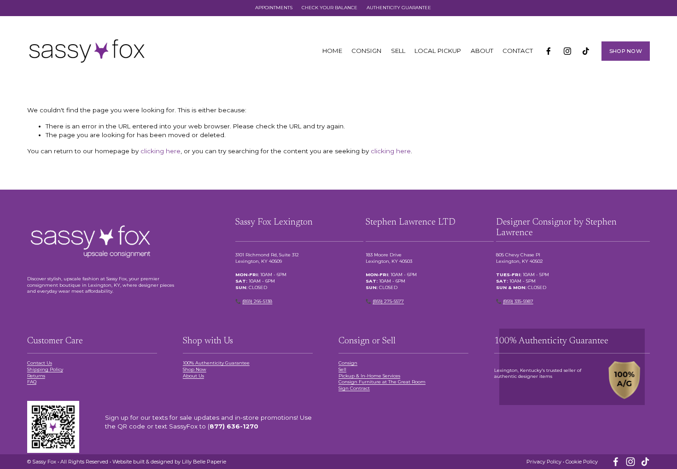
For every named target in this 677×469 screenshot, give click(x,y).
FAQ (31, 381)
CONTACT (517, 50)
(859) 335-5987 (518, 301)
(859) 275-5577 (388, 301)
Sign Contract (354, 388)
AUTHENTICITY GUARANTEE (399, 8)
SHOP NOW (625, 51)
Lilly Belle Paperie (204, 461)
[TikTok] (585, 51)
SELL (398, 50)
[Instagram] (567, 51)
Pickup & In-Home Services (369, 375)
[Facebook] (548, 51)
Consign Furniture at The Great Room (382, 381)
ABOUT (482, 50)
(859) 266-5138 (257, 301)
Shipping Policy (45, 369)
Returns (36, 375)
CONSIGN (366, 50)
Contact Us (39, 362)
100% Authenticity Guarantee (216, 362)
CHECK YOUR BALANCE (329, 8)
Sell (342, 369)
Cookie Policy (582, 461)
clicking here (160, 151)
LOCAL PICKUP (437, 50)
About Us (193, 375)
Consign (347, 362)
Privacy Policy (543, 461)
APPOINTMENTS (273, 8)
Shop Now (194, 369)
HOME (332, 50)
